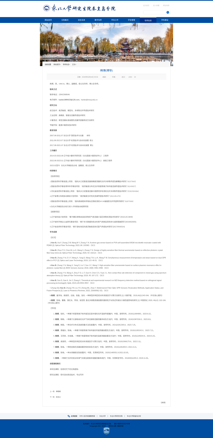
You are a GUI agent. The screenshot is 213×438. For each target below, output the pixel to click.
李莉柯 (58, 391)
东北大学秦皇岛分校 (134, 416)
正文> (74, 64)
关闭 (163, 402)
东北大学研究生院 (116, 416)
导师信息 (148, 21)
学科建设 (164, 20)
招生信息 (81, 20)
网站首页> (57, 64)
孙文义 (58, 397)
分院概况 (64, 20)
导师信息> (66, 64)
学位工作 (114, 20)
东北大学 (102, 416)
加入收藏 (156, 5)
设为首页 (146, 5)
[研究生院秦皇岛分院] (79, 5)
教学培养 (98, 20)
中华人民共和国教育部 (87, 416)
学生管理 (131, 20)
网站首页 (48, 20)
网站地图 (166, 5)
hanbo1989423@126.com (69, 100)
